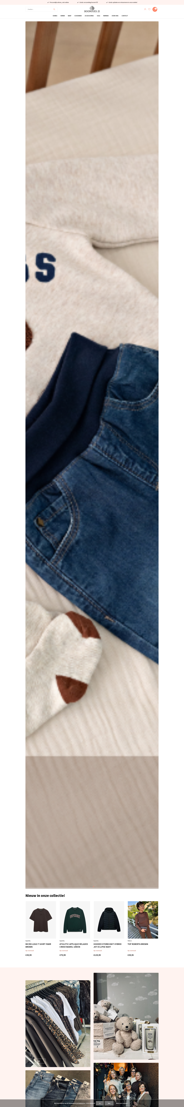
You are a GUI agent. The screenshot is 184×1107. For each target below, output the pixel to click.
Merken (106, 16)
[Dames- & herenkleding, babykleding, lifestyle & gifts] (92, 9)
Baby (69, 16)
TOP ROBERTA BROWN (138, 944)
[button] (90, 886)
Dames (55, 16)
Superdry (27, 941)
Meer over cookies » (122, 1103)
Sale (98, 16)
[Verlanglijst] (149, 9)
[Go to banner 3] (126, 1016)
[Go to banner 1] (57, 1023)
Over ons (115, 16)
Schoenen (78, 16)
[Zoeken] (54, 9)
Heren (62, 16)
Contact (125, 16)
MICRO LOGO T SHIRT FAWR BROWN (38, 945)
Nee (109, 1103)
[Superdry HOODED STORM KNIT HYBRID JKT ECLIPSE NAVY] (109, 920)
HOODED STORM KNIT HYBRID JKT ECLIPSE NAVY (107, 945)
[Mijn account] (145, 9)
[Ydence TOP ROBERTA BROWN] (143, 920)
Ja (100, 1103)
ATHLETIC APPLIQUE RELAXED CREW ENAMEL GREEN (74, 945)
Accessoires (89, 16)
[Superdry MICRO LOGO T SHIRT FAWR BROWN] (41, 920)
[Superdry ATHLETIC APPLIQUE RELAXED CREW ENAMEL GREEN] (75, 920)
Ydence (130, 941)
